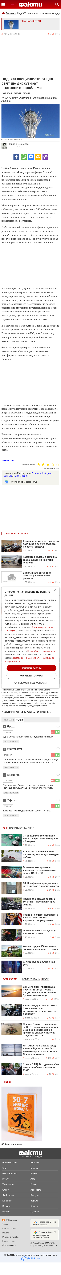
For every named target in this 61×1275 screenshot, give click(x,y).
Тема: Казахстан (30, 21)
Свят (4, 1168)
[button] (31, 682)
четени (15, 979)
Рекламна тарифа (10, 1237)
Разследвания (9, 1173)
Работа (5, 1233)
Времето (6, 1206)
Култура (34, 1195)
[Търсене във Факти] (57, 4)
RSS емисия (11, 1220)
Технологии (8, 1184)
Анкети (34, 1206)
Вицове (6, 1211)
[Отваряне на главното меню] (3, 4)
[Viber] (45, 157)
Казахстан (7, 460)
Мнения (34, 1168)
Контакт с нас (8, 1241)
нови (45, 979)
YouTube (8, 476)
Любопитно (8, 1195)
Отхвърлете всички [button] (31, 675)
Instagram (47, 473)
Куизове (34, 1211)
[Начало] (30, 5)
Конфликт (7, 1200)
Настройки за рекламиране (41, 651)
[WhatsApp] (24, 157)
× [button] (55, 590)
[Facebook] (16, 157)
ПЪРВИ (19, 720)
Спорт (5, 1190)
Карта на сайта (9, 1228)
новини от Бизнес (21, 828)
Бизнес (11, 13)
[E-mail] (38, 157)
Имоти (5, 1179)
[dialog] (30, 637)
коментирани (31, 979)
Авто (32, 1179)
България (35, 1162)
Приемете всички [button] (31, 668)
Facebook (36, 473)
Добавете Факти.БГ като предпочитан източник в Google (44, 1234)
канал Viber (19, 476)
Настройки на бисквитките (27, 657)
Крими (33, 1184)
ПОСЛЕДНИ (8, 720)
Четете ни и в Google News (23, 482)
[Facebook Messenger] (31, 157)
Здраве (34, 1200)
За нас (5, 1224)
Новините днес (10, 1162)
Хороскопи (35, 1190)
